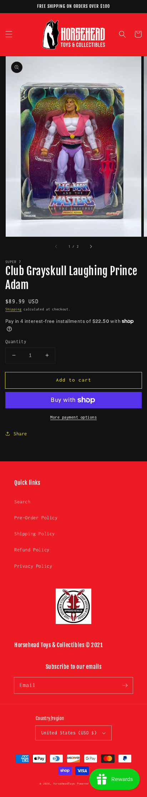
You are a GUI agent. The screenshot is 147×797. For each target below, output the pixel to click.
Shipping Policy (34, 533)
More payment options (73, 417)
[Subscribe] (125, 685)
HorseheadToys (64, 783)
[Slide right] (90, 247)
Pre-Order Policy (36, 517)
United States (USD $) (69, 732)
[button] (9, 34)
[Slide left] (56, 247)
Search (22, 501)
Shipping (13, 309)
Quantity (15, 341)
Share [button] (20, 433)
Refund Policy (32, 549)
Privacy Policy (33, 566)
